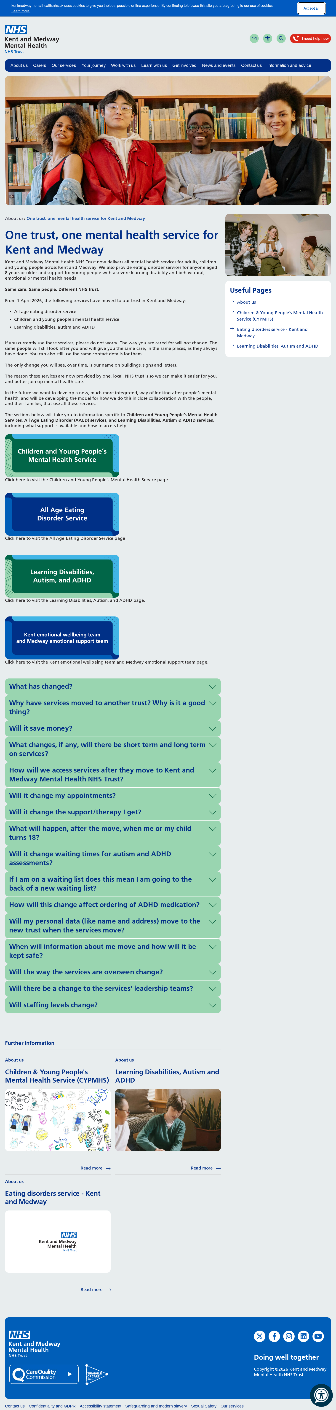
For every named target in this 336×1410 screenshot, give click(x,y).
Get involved (184, 65)
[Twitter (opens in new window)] (259, 1336)
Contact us (251, 65)
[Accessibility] (268, 38)
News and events (219, 65)
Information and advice (289, 65)
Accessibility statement (100, 1406)
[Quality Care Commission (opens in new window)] (44, 1374)
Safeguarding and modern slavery (156, 1406)
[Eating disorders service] (62, 513)
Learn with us (154, 65)
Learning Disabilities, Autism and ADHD (277, 346)
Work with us (123, 65)
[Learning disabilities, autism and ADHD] (62, 575)
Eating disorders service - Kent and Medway (272, 332)
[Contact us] (254, 38)
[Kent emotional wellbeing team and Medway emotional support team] (62, 637)
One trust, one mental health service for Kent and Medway (86, 218)
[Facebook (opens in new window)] (274, 1336)
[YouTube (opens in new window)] (318, 1336)
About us (19, 65)
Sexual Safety (203, 1406)
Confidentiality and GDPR (52, 1406)
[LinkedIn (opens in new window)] (303, 1336)
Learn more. (20, 11)
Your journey (94, 65)
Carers (39, 65)
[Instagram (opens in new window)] (289, 1336)
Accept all (312, 8)
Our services (64, 65)
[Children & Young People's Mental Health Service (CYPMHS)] (62, 455)
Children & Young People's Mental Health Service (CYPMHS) (280, 316)
